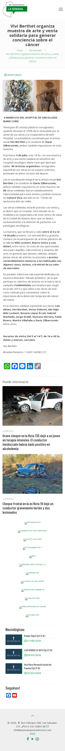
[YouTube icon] (32, 738)
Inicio (20, 50)
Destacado (35, 50)
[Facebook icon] (28, 738)
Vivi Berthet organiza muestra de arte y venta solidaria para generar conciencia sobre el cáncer (32, 57)
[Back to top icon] (32, 715)
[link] (33, 523)
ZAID (32, 733)
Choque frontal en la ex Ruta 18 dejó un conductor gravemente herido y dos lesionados (27, 507)
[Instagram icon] (37, 738)
